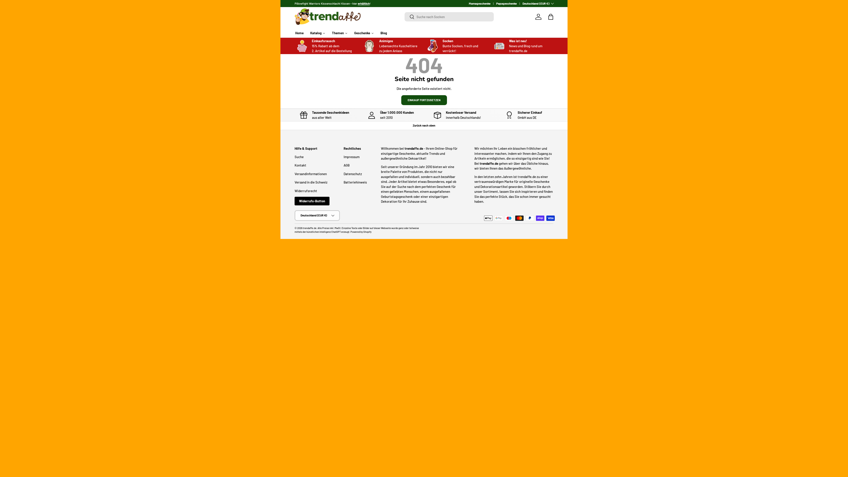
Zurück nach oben (424, 125)
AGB (347, 165)
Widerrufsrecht (306, 191)
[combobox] (449, 16)
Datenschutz (353, 174)
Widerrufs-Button (312, 201)
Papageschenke (506, 3)
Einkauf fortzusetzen (424, 100)
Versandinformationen (311, 174)
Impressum (352, 157)
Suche (299, 157)
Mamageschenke (479, 3)
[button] (551, 17)
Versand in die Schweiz (311, 182)
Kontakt (300, 165)
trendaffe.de (309, 228)
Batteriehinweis (355, 182)
